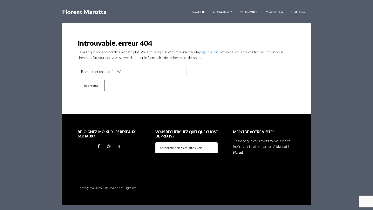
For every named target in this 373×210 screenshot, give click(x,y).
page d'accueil (210, 52)
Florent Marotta (84, 11)
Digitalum (130, 188)
